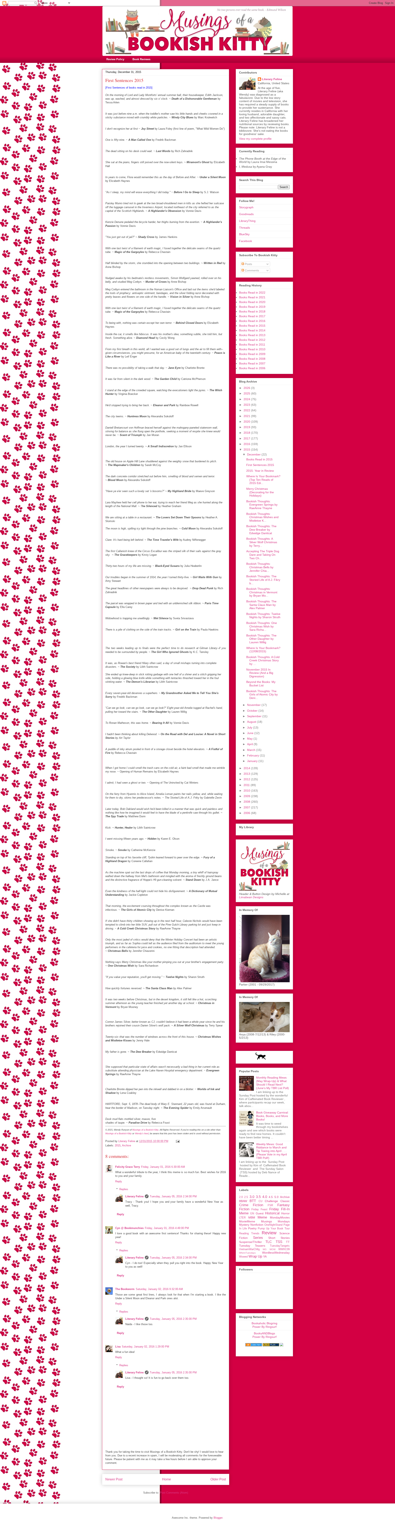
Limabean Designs (251, 897)
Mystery (244, 1224)
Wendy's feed (142, 1133)
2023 (247, 404)
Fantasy (283, 1205)
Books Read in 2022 (252, 292)
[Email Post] (177, 1141)
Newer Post (113, 1479)
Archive (126, 1145)
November (254, 705)
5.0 (276, 1197)
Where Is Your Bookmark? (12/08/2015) (263, 649)
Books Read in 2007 (252, 363)
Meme (262, 1217)
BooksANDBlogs (264, 1333)
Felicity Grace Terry (127, 1166)
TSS (279, 1242)
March (251, 750)
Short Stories (279, 1237)
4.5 (271, 1197)
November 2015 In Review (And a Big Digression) (259, 673)
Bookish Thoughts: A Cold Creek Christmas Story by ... (263, 660)
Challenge (271, 1201)
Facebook (245, 241)
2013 (247, 773)
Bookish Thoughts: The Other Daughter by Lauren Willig (261, 639)
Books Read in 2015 (252, 325)
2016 (247, 444)
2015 (118, 1145)
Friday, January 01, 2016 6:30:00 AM (163, 1166)
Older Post (218, 1479)
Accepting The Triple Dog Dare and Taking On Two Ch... (262, 555)
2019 (247, 427)
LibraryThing (247, 220)
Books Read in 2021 (252, 297)
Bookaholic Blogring (264, 1323)
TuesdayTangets (280, 1245)
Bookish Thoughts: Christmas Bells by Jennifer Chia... (259, 567)
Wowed (243, 1256)
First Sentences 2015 (260, 465)
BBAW (243, 1201)
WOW (272, 1249)
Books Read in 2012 (252, 339)
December (254, 454)
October (252, 710)
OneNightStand (273, 1224)
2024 (247, 399)
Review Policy (115, 59)
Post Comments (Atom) (174, 1492)
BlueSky (244, 234)
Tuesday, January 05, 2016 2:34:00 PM (173, 1196)
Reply (118, 1181)
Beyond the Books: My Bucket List (260, 683)
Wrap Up (255, 1256)
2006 (247, 813)
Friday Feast (259, 1209)
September (254, 716)
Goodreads (246, 214)
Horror (285, 1213)
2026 (247, 388)
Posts (248, 264)
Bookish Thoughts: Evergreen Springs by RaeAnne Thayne (262, 505)
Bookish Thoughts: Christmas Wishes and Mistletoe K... (262, 517)
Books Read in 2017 (252, 316)
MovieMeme (247, 1221)
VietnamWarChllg (249, 1249)
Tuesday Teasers (252, 1245)
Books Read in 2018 (252, 311)
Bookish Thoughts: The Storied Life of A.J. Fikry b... (263, 580)
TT (288, 1242)
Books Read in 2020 (252, 302)
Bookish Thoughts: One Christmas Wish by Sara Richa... (261, 626)
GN (252, 1213)
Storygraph (246, 207)
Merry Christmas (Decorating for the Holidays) (260, 492)
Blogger (218, 1517)
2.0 (241, 1197)
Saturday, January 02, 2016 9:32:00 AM (159, 1289)
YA (265, 1256)
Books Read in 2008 (252, 358)
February (253, 755)
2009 (247, 796)
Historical (272, 1213)
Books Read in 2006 (252, 368)
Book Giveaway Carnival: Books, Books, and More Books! (272, 1116)
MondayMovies (280, 1217)
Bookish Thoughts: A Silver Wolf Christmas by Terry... (261, 542)
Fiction (244, 1209)
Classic (285, 1201)
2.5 (246, 1197)
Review (269, 1232)
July (250, 727)
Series (258, 1238)
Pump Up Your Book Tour (274, 1228)
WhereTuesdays (247, 1253)
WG (265, 1249)
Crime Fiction (251, 1205)
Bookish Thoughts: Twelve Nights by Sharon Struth (263, 615)
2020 (247, 421)
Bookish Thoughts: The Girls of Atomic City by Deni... (262, 694)
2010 (247, 790)
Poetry (252, 1228)
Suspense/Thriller (250, 1242)
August (252, 721)
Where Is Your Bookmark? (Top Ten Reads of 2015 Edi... (263, 480)
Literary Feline (134, 1196)
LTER (242, 1217)
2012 (247, 779)
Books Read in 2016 (252, 321)
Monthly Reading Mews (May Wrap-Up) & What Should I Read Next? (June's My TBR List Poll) (272, 1082)
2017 (247, 438)
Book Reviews (141, 59)
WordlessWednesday (276, 1252)
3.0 (252, 1197)
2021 (247, 416)
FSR (270, 1205)
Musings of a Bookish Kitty (145, 1130)
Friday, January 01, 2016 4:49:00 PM (167, 1228)
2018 (247, 432)
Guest (260, 1213)
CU (260, 1201)
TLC (268, 1242)
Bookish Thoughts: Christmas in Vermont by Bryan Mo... (261, 592)
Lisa (118, 1346)
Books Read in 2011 (252, 344)
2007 (247, 807)
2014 (247, 768)
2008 (247, 801)
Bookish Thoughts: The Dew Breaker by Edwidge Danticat (261, 529)
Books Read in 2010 (252, 349)
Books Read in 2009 (252, 354)
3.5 (258, 1197)
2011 (247, 785)
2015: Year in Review (260, 470)
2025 (247, 393)
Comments (251, 270)
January (252, 761)
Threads (244, 227)
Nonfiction (256, 1224)
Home (166, 1479)
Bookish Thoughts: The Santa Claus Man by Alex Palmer (261, 605)
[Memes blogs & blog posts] (253, 1345)
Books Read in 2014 (252, 330)
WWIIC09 (284, 1249)
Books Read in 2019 (252, 306)
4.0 (264, 1197)
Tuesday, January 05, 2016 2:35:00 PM (173, 1318)
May (250, 738)
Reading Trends (249, 1233)
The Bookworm (125, 1289)
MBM (251, 1217)
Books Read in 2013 (252, 335)
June (250, 733)
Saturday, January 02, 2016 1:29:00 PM (145, 1346)
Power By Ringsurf (264, 1326)
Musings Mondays (275, 1221)
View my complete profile (255, 138)
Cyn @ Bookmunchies (129, 1228)
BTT (253, 1201)
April (250, 744)
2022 (247, 410)
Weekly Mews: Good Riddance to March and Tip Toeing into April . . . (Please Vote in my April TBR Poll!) (271, 1151)
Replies (123, 1189)
